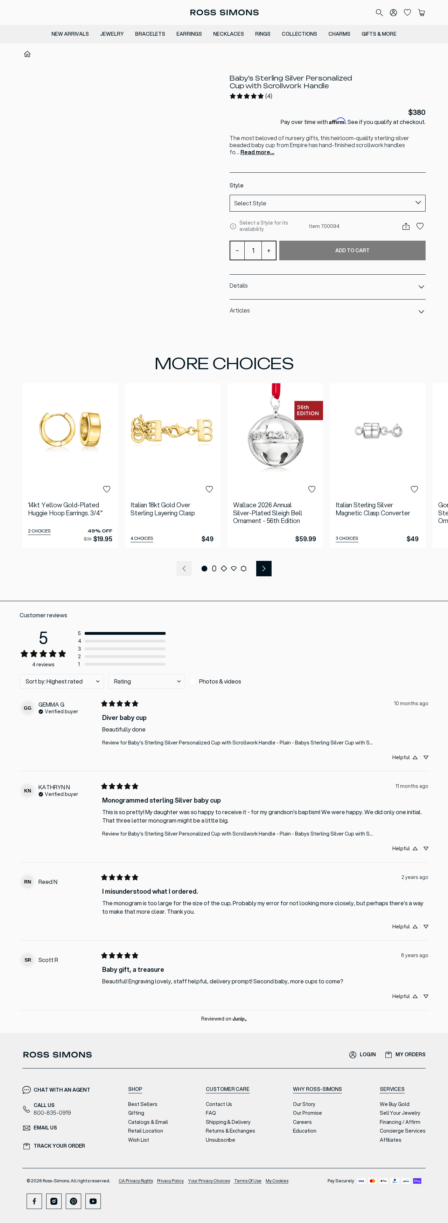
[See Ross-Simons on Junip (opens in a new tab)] (240, 1019)
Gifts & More (379, 33)
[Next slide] (264, 568)
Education (304, 1130)
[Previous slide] (184, 568)
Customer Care (228, 1089)
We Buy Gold (395, 1104)
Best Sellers (143, 1104)
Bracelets (150, 33)
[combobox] (328, 203)
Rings (263, 33)
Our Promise (307, 1112)
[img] (58, 711)
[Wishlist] (407, 12)
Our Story (304, 1104)
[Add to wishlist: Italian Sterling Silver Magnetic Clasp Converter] (414, 489)
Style (237, 185)
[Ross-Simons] (224, 12)
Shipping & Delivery (228, 1122)
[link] (250, 96)
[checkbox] (227, 681)
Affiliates (391, 1139)
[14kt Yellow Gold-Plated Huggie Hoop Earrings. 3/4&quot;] (70, 465)
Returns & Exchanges (230, 1130)
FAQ (211, 1112)
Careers (302, 1122)
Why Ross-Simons (317, 1089)
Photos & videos (220, 681)
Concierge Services (403, 1130)
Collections (299, 33)
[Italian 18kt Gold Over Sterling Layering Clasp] (172, 465)
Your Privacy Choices (209, 1181)
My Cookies (277, 1181)
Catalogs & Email (148, 1122)
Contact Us (219, 1104)
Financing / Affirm (400, 1122)
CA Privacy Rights (136, 1181)
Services (392, 1089)
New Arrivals (70, 33)
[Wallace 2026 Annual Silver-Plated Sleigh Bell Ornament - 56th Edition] (275, 465)
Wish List (138, 1139)
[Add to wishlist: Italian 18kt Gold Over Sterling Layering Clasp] (209, 489)
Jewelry (112, 33)
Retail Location (145, 1130)
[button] (204, 568)
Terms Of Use (248, 1181)
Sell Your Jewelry (400, 1112)
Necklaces (228, 33)
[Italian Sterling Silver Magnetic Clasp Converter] (378, 465)
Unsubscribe (221, 1139)
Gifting (136, 1112)
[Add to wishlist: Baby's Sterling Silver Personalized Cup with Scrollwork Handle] (420, 226)
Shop (135, 1089)
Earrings (189, 33)
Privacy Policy (170, 1181)
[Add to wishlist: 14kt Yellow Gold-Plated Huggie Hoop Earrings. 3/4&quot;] (106, 489)
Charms (339, 33)
